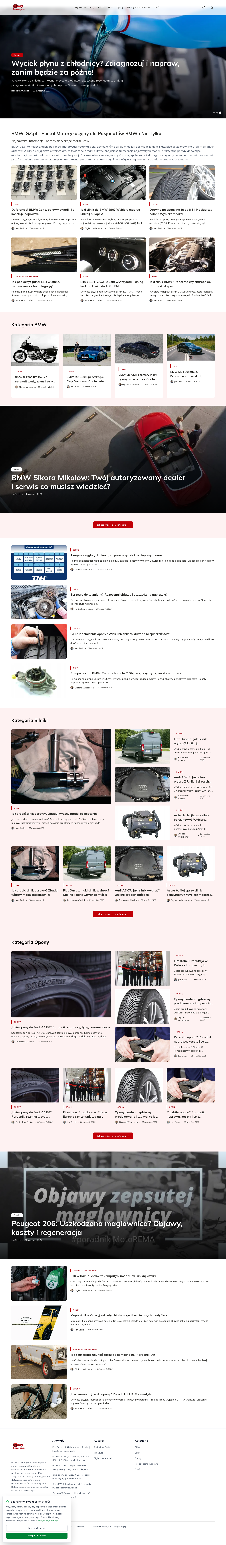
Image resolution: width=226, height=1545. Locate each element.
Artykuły (58, 1440)
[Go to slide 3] (220, 113)
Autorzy (99, 1440)
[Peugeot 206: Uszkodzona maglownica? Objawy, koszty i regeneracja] (113, 1205)
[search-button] (204, 7)
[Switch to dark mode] (212, 7)
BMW (101, 7)
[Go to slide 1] (214, 113)
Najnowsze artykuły (85, 7)
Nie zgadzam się (36, 1528)
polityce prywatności (48, 1520)
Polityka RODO (82, 1526)
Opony (120, 7)
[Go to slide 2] (217, 113)
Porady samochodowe (138, 7)
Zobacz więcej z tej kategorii (111, 524)
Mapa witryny (120, 1526)
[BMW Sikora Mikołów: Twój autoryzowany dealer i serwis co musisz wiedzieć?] (113, 459)
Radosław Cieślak (20, 90)
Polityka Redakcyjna (102, 1526)
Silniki (110, 7)
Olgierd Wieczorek (103, 1458)
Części (157, 7)
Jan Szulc (16, 494)
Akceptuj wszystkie (36, 1535)
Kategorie (141, 1440)
